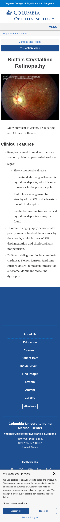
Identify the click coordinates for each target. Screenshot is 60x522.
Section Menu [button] (31, 48)
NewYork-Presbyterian (30, 306)
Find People (30, 374)
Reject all (43, 511)
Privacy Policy (29, 517)
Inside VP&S (31, 367)
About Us (30, 334)
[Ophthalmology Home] (30, 15)
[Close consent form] (54, 473)
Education (30, 342)
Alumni (30, 389)
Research (30, 350)
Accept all (16, 511)
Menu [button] (53, 26)
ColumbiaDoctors (30, 315)
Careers (30, 397)
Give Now (30, 406)
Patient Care (30, 358)
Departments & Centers (15, 33)
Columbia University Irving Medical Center (30, 295)
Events (30, 382)
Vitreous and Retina (30, 41)
